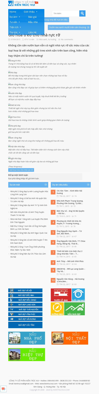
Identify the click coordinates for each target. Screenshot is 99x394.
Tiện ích (14, 27)
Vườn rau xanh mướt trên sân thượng (67, 27)
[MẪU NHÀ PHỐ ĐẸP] (26, 344)
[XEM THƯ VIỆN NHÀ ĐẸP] (74, 314)
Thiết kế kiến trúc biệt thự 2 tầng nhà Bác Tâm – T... (69, 252)
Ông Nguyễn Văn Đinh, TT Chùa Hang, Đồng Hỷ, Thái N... (71, 242)
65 (75, 256)
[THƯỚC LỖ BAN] (61, 300)
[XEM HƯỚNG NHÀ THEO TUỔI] (57, 314)
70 (74, 226)
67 (75, 236)
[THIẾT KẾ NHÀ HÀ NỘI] (25, 291)
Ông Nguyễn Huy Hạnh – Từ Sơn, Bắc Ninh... (69, 232)
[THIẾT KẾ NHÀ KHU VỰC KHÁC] (25, 327)
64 (75, 264)
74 (75, 196)
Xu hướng (52, 39)
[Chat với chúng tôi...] (3, 391)
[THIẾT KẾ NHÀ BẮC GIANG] (25, 301)
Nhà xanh (43, 39)
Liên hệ (32, 32)
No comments (67, 39)
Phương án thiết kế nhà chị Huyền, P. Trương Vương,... (69, 222)
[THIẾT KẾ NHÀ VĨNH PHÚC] (25, 315)
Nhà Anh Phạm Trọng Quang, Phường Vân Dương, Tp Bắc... (70, 202)
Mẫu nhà (33, 22)
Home (13, 11)
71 (75, 216)
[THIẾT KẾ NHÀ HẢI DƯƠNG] (25, 320)
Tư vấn (13, 22)
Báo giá (32, 16)
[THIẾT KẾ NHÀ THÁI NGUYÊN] (25, 310)
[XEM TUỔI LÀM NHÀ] (78, 300)
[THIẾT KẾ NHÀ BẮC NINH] (25, 296)
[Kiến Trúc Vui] (23, 3)
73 (74, 206)
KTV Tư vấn (29, 39)
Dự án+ (13, 16)
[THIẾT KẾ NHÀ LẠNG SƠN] (25, 306)
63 (75, 274)
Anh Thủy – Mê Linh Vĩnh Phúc (70, 261)
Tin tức (14, 32)
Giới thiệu (29, 11)
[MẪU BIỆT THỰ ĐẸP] (26, 360)
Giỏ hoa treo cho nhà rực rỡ (21, 170)
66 (75, 246)
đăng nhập (20, 178)
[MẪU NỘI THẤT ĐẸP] (69, 344)
